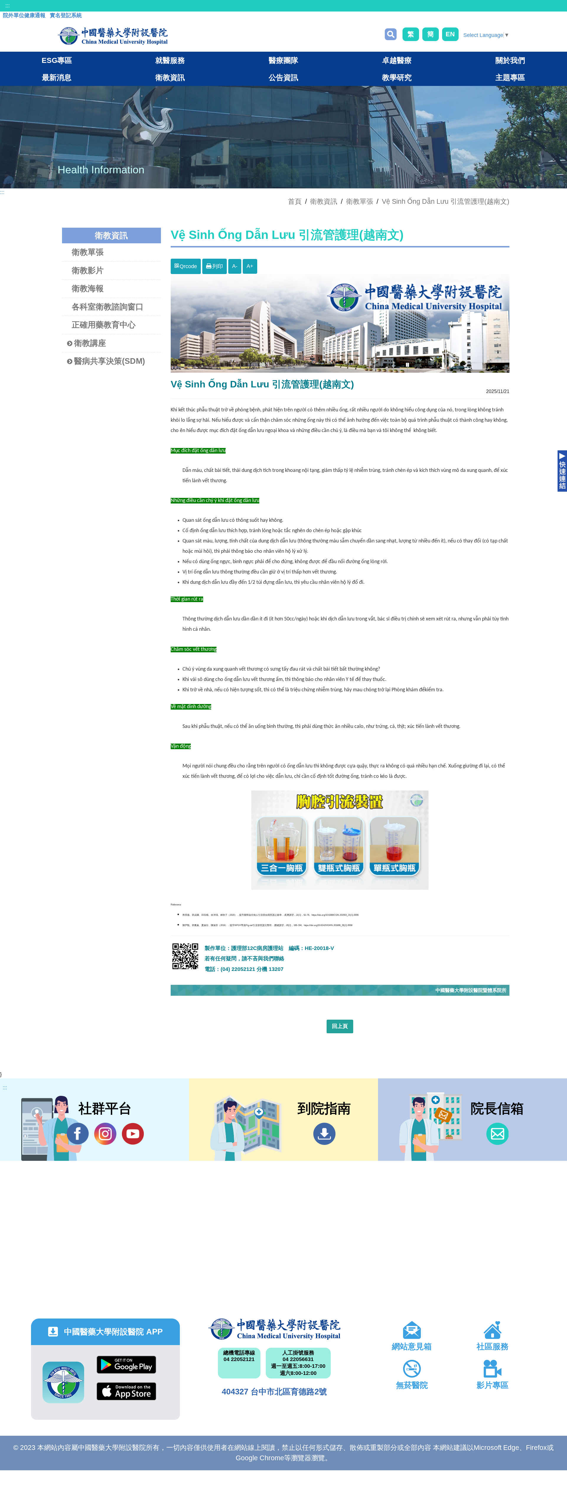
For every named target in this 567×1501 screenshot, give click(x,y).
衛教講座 (90, 343)
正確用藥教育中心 (104, 324)
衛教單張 (359, 201)
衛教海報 (88, 288)
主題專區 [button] (510, 77)
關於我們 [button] (510, 60)
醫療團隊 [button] (283, 60)
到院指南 (324, 1134)
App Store (126, 1395)
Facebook (78, 1134)
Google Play (126, 1369)
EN (450, 34)
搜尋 (391, 34)
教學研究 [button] (397, 77)
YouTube (133, 1134)
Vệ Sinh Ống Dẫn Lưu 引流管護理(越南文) (445, 201)
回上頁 (340, 1026)
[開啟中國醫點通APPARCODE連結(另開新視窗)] (63, 1382)
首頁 (295, 201)
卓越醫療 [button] (397, 60)
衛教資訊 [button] (170, 77)
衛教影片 (88, 270)
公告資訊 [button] (283, 77)
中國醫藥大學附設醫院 (274, 1329)
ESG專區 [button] (57, 60)
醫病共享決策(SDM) (109, 361)
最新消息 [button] (56, 77)
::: (7, 6)
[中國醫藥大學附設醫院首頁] (113, 36)
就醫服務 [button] (170, 60)
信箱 (497, 1134)
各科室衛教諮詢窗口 (108, 306)
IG (105, 1134)
